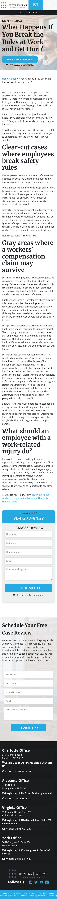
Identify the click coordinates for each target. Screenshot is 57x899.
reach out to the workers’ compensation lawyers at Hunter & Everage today (25, 498)
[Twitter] (36, 882)
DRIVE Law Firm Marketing (47, 895)
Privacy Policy (14, 895)
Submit (28, 588)
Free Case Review (20, 59)
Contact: (16, 771)
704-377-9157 (31, 12)
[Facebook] (30, 882)
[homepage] (14, 5)
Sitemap (24, 895)
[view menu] (50, 5)
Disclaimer (4, 895)
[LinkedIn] (46, 882)
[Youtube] (41, 882)
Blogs (13, 78)
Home (5, 78)
